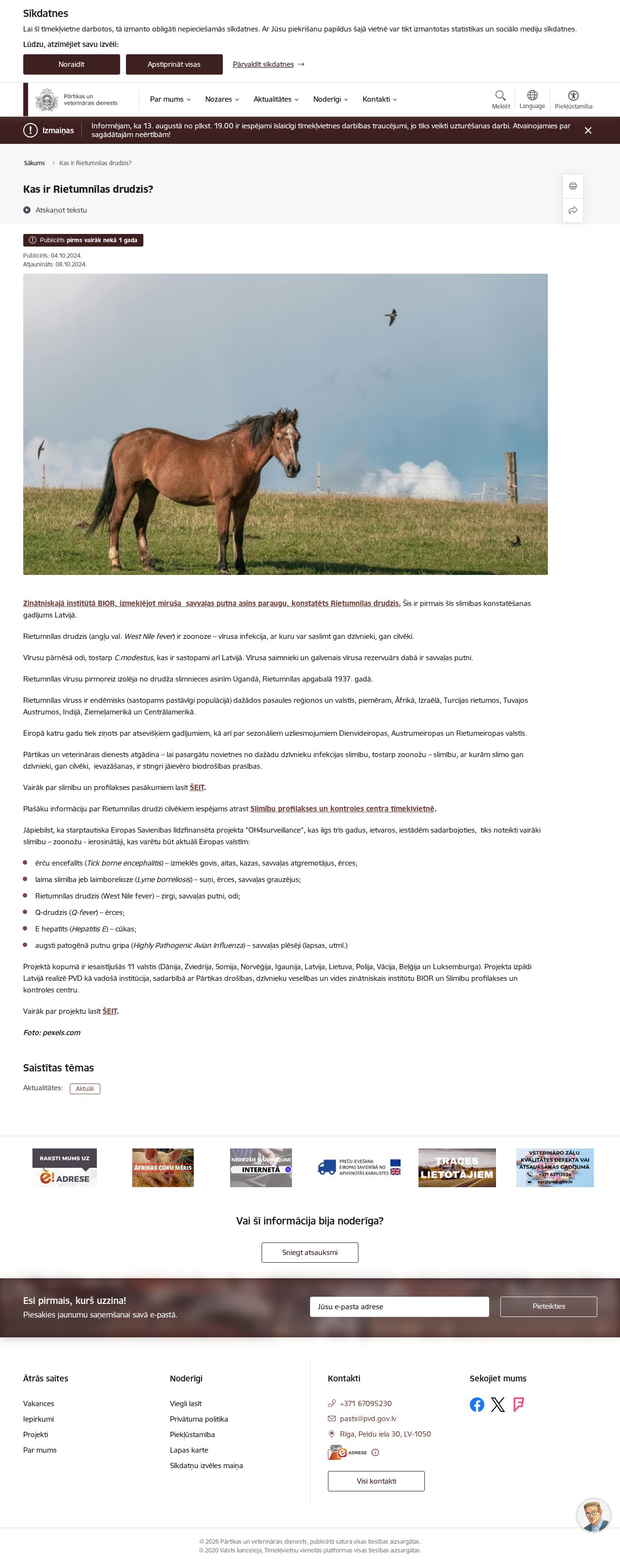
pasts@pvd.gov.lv (368, 1418)
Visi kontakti (376, 1481)
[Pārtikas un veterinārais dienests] (80, 99)
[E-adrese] (347, 1452)
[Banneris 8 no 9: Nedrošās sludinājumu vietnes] (261, 1167)
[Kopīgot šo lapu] (573, 210)
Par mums (40, 1450)
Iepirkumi (38, 1419)
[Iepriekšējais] (45, 1168)
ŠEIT (197, 787)
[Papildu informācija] (375, 1452)
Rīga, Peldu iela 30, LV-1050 (385, 1434)
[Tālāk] (574, 1168)
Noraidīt (71, 64)
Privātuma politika (199, 1419)
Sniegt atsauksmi (310, 1252)
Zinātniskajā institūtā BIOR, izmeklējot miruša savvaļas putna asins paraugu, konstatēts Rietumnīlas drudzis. (212, 603)
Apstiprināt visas (174, 64)
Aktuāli (85, 1088)
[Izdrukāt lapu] (573, 186)
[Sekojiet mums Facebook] (477, 1404)
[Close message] (588, 130)
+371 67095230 (366, 1403)
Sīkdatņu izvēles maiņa (206, 1465)
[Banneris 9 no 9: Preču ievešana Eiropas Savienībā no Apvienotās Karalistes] (359, 1167)
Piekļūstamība (192, 1434)
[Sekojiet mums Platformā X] (498, 1404)
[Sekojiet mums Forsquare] (519, 1404)
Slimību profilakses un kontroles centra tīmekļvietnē (342, 808)
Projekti (35, 1434)
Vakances (38, 1403)
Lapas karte (189, 1450)
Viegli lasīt (186, 1403)
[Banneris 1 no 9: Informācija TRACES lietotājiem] (457, 1167)
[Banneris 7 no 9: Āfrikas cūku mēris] (163, 1167)
